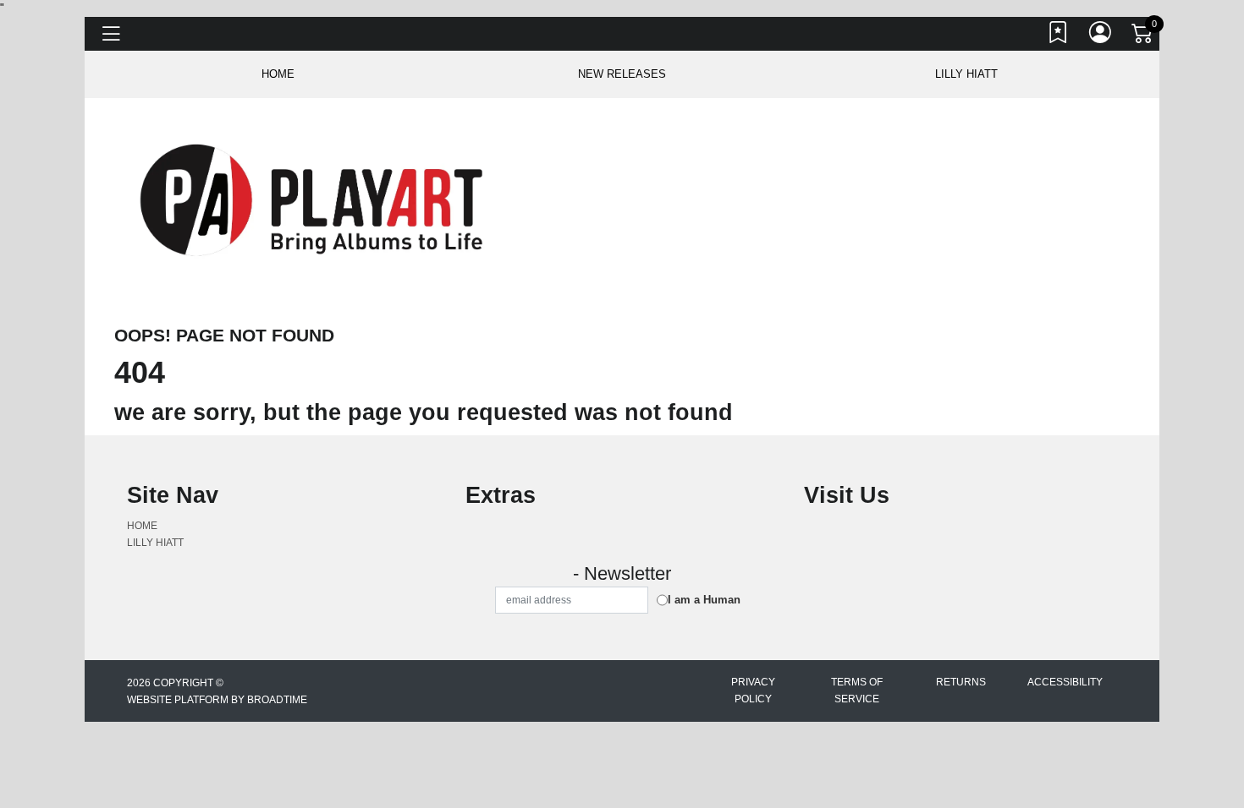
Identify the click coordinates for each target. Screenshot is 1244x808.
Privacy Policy (753, 690)
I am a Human (704, 599)
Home (142, 526)
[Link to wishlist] (1059, 36)
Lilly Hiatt (966, 74)
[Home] (314, 199)
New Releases (622, 74)
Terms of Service (857, 690)
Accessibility (1065, 682)
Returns (961, 682)
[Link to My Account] (1101, 36)
